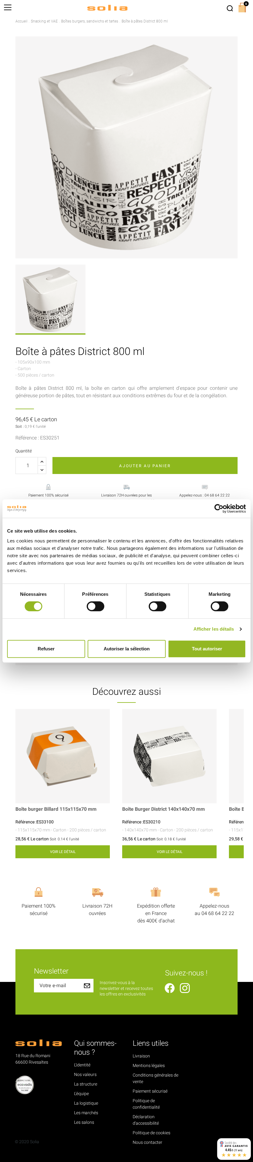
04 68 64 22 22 (217, 913)
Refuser (46, 648)
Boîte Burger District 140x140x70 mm (163, 809)
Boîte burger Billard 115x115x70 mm (56, 809)
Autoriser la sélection (127, 648)
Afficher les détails (213, 629)
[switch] (95, 606)
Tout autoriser (207, 648)
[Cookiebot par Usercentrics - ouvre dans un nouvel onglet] (219, 508)
